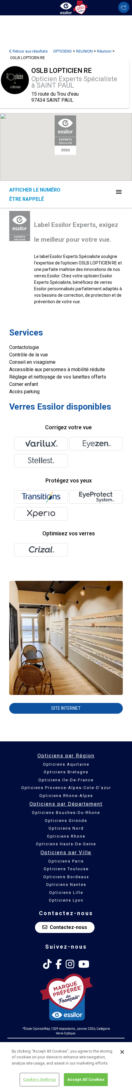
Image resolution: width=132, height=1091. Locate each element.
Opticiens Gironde (66, 820)
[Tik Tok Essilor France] (47, 964)
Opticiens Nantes (66, 884)
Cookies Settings (39, 1079)
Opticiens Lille (66, 892)
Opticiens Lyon (66, 900)
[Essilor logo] (66, 7)
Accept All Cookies (85, 1079)
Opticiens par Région (66, 756)
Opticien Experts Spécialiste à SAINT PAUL (74, 82)
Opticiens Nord (66, 828)
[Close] (122, 1052)
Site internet (66, 708)
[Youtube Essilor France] (84, 964)
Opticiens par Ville (66, 852)
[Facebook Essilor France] (58, 964)
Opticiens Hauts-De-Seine (66, 844)
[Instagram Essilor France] (70, 964)
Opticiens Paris (66, 861)
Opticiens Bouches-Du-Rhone (66, 812)
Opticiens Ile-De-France (66, 780)
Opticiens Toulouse (66, 869)
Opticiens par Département (66, 804)
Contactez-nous (68, 927)
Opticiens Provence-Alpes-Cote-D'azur (66, 787)
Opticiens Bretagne (66, 772)
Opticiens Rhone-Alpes (66, 795)
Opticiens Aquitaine (66, 764)
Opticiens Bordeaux (66, 877)
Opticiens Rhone (66, 836)
